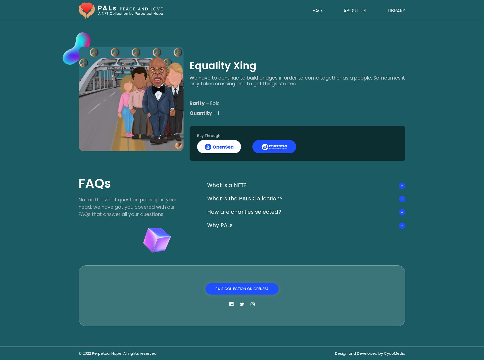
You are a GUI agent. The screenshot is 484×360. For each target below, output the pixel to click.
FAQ (317, 10)
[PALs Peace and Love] (121, 10)
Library (396, 10)
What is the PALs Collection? (245, 198)
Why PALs (220, 225)
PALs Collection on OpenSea (242, 288)
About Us (354, 10)
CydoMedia (394, 353)
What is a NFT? (227, 185)
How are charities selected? (244, 211)
